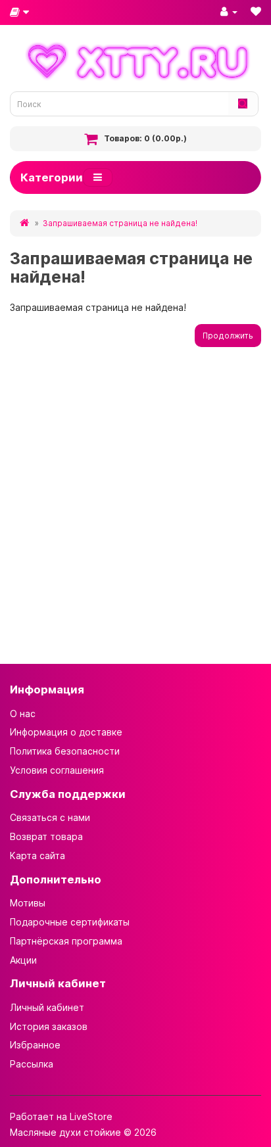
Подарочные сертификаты (70, 921)
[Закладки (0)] (256, 11)
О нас (23, 713)
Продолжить (228, 335)
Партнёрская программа (66, 941)
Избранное (35, 1044)
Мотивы (27, 902)
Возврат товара (46, 836)
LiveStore (91, 1116)
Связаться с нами (50, 817)
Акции (23, 960)
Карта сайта (37, 855)
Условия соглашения (57, 770)
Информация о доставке (66, 731)
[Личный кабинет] (228, 11)
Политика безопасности (65, 751)
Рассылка (31, 1063)
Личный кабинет (47, 1007)
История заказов (48, 1026)
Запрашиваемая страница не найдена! (120, 223)
